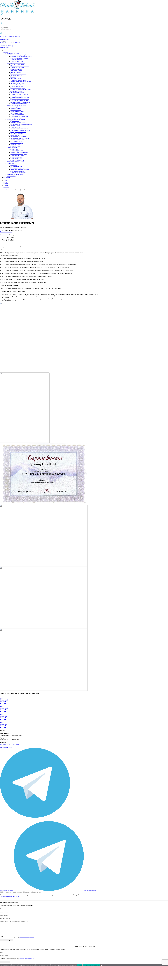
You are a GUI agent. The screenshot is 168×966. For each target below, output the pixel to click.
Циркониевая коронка (17, 67)
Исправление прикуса (17, 168)
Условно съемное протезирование (20, 81)
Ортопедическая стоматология (16, 63)
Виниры (12, 77)
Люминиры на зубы (16, 91)
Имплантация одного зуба (18, 55)
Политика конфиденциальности (9, 896)
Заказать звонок (4, 39)
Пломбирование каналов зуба (19, 116)
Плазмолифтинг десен (17, 155)
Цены (5, 182)
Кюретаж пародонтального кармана (21, 124)
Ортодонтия (10, 163)
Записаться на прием (6, 232)
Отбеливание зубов (16, 141)
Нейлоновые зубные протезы (19, 94)
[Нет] (101, 965)
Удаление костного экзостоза (19, 128)
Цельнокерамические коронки (19, 99)
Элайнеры (13, 165)
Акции (6, 179)
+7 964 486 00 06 (15, 36)
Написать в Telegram (90, 890)
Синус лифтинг (15, 127)
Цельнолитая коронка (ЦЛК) (19, 100)
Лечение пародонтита (17, 150)
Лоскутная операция (16, 133)
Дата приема (4, 915)
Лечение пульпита (15, 110)
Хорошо (80, 965)
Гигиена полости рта (13, 135)
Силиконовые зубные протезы (19, 97)
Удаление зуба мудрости (17, 122)
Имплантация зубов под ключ (19, 58)
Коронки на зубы (15, 78)
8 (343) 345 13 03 (5, 36)
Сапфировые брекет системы (19, 172)
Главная (2, 190)
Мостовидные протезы (17, 72)
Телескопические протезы (18, 74)
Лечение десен (14, 149)
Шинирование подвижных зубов (20, 130)
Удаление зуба (14, 121)
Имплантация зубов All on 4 (18, 59)
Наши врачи (9, 190)
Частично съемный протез (18, 83)
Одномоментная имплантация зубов (21, 56)
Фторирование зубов (16, 118)
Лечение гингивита (16, 158)
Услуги (6, 52)
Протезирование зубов (17, 64)
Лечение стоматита (16, 157)
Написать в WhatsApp (7, 890)
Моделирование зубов (17, 92)
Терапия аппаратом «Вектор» (16, 161)
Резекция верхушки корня (18, 132)
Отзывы (6, 183)
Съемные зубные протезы (18, 80)
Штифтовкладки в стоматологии (20, 102)
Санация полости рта (16, 143)
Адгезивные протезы (16, 86)
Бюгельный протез (16, 70)
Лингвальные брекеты (17, 171)
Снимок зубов (11, 176)
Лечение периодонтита (17, 111)
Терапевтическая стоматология (16, 105)
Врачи (5, 180)
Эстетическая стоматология (18, 103)
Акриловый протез (16, 69)
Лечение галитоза (15, 146)
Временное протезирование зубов (20, 89)
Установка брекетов (16, 166)
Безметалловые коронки (17, 88)
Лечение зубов (14, 107)
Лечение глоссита (15, 144)
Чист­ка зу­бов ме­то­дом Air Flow (19, 138)
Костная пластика (15, 125)
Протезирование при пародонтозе (20, 96)
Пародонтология (12, 147)
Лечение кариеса (15, 108)
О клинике (7, 177)
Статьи (6, 185)
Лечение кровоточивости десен (19, 152)
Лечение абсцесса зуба (17, 160)
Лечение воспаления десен (18, 154)
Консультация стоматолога (15, 174)
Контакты (6, 187)
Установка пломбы (16, 113)
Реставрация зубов (16, 75)
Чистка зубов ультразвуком (18, 136)
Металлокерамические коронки (19, 66)
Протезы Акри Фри (16, 85)
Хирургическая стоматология (16, 119)
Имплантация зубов (13, 53)
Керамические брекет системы (19, 169)
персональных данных (27, 937)
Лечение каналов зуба (17, 114)
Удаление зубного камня (17, 139)
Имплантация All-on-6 (17, 61)
